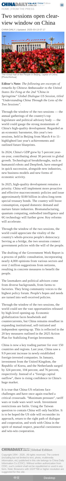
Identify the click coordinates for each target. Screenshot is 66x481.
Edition (43, 3)
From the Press (22, 8)
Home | (6, 8)
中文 (16, 478)
